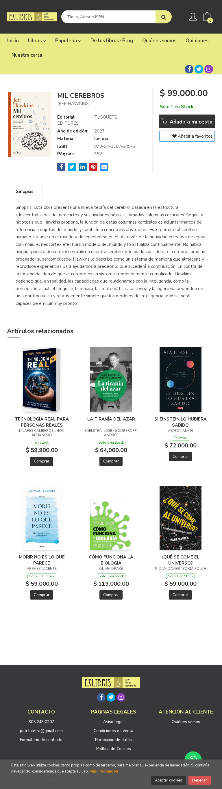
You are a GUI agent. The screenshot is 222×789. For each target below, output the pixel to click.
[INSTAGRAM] (208, 69)
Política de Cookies (113, 748)
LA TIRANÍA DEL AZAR (111, 419)
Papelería (66, 40)
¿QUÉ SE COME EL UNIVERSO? (180, 560)
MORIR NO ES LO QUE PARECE (42, 560)
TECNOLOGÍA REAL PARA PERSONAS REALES (42, 422)
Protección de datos (113, 739)
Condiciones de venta (113, 730)
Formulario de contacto (41, 739)
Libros (35, 40)
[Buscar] (164, 16)
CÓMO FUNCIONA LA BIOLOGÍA (111, 560)
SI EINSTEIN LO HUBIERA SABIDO (180, 422)
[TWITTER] (199, 69)
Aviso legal (113, 722)
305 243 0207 (41, 722)
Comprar (41, 461)
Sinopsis (25, 191)
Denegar (199, 780)
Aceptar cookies (168, 780)
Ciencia (101, 138)
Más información (104, 771)
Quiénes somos (186, 722)
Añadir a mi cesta (190, 121)
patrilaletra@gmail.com (41, 730)
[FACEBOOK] (189, 69)
